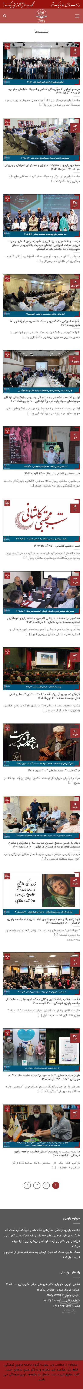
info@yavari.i (54, 1295)
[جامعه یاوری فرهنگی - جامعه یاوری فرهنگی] (41, 16)
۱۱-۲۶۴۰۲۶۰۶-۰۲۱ (53, 1301)
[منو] (77, 16)
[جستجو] (4, 16)
